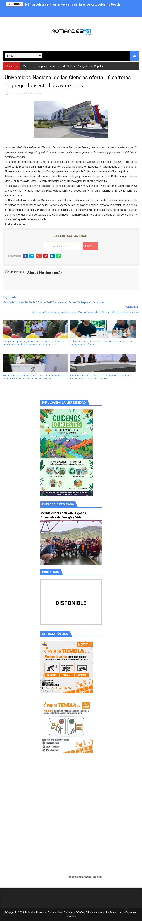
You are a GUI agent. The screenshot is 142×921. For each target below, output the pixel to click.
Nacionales (36, 93)
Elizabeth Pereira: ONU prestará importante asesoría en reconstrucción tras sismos (101, 377)
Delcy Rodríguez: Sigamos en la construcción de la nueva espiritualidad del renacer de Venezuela (33, 343)
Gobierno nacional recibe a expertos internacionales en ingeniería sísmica (101, 343)
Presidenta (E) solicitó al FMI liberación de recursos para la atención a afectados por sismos (34, 377)
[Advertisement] (71, 791)
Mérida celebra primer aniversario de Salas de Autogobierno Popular (73, 4)
